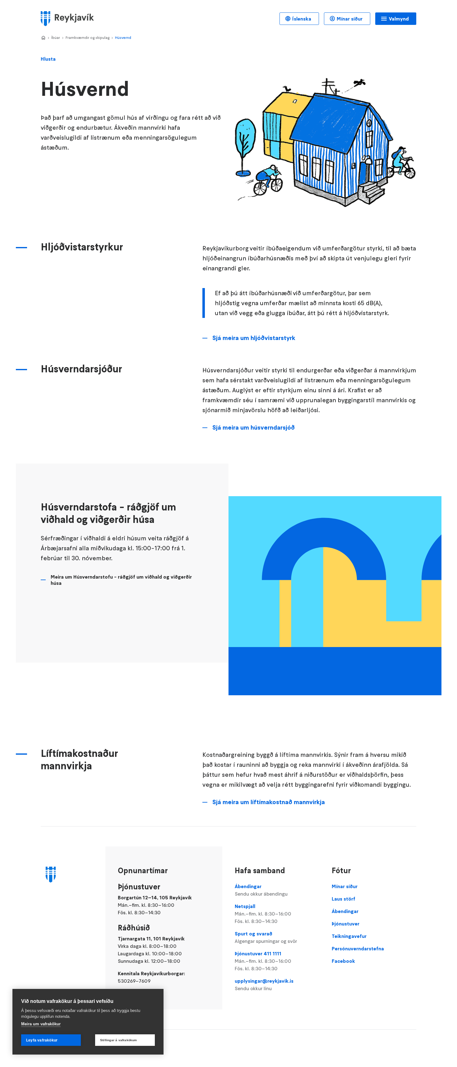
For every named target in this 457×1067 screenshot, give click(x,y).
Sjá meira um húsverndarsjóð (253, 427)
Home (43, 38)
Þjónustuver (345, 923)
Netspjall (263, 913)
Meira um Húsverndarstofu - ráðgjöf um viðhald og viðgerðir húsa (121, 580)
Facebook (343, 961)
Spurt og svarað (266, 937)
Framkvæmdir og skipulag (87, 37)
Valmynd (399, 19)
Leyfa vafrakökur (42, 1040)
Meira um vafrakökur (41, 1024)
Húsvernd (123, 37)
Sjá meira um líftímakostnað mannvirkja (268, 802)
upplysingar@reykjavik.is (264, 984)
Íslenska (301, 19)
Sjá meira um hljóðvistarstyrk (253, 338)
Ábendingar (261, 890)
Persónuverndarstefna (358, 948)
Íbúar (55, 37)
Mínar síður (349, 19)
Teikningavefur (349, 936)
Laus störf (343, 899)
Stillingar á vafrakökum (118, 1040)
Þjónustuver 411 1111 (263, 960)
